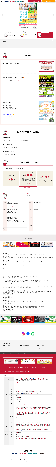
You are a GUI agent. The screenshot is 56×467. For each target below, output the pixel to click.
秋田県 (11, 387)
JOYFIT (10, 365)
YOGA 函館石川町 (18, 379)
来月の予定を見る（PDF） (25, 140)
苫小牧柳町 (28, 379)
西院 (35, 422)
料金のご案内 (11, 367)
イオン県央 (36, 393)
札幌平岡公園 (36, 378)
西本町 (20, 426)
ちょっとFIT (5, 370)
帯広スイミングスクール (30, 380)
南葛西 (16, 409)
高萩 (20, 397)
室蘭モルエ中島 (24, 379)
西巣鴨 (20, 408)
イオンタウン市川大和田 (19, 405)
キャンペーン (5, 367)
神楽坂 (24, 412)
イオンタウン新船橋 (26, 405)
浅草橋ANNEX (49, 407)
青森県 (11, 382)
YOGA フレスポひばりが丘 (45, 413)
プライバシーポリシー (17, 459)
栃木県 (11, 399)
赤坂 (33, 407)
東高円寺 (30, 412)
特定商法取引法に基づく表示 (28, 459)
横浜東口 (40, 416)
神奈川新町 (47, 416)
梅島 (38, 408)
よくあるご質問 (14, 45)
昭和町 (49, 425)
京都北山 (21, 422)
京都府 (11, 422)
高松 (26, 436)
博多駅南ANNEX (35, 438)
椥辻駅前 (30, 422)
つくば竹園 (17, 397)
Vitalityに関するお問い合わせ (33, 365)
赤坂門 (24, 438)
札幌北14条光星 (43, 379)
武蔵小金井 (36, 413)
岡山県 (11, 432)
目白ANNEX (17, 412)
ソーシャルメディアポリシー (41, 459)
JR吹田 (45, 426)
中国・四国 (6, 434)
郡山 (19, 391)
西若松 (27, 391)
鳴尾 (20, 430)
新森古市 (20, 425)
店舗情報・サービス (6, 45)
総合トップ (5, 365)
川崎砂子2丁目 (18, 416)
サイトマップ (35, 459)
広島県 (11, 434)
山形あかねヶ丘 (18, 389)
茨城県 (11, 397)
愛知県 (11, 418)
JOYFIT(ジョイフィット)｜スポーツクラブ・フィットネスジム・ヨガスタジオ (29, 460)
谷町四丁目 (36, 425)
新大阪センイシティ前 (28, 424)
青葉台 (16, 417)
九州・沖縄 (6, 441)
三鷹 (26, 413)
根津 (39, 407)
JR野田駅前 (30, 426)
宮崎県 (11, 440)
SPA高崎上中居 (18, 401)
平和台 (23, 413)
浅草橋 (45, 407)
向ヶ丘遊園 (31, 416)
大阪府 (11, 426)
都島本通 (17, 425)
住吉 (39, 438)
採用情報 (5, 371)
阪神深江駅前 (38, 429)
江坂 (47, 426)
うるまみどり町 (20, 443)
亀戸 (23, 409)
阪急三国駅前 (34, 424)
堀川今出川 (17, 422)
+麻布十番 (26, 407)
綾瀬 (35, 408)
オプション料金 (37, 43)
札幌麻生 (28, 378)
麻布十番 (17, 407)
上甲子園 (17, 430)
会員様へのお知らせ (6, 43)
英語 (26, 461)
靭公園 (16, 426)
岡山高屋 (19, 432)
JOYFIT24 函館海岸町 (43, 347)
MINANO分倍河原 (30, 413)
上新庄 (46, 424)
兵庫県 (11, 430)
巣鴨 (39, 412)
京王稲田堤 (26, 416)
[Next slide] (54, 319)
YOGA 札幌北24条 (18, 378)
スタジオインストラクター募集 (20, 371)
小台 (26, 408)
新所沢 (20, 404)
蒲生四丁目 (24, 425)
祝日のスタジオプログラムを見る (9, 154)
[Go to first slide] (54, 15)
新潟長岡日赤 (17, 393)
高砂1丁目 (17, 438)
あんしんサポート (27, 371)
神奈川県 (11, 416)
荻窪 (33, 412)
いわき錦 (39, 391)
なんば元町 (40, 426)
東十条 (16, 408)
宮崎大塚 (17, 440)
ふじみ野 (17, 404)
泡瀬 (16, 443)
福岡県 (11, 438)
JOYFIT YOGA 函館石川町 (24, 346)
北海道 (9, 379)
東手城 (16, 434)
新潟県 (11, 393)
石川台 (41, 409)
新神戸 (19, 429)
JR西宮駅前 (47, 429)
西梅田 (27, 426)
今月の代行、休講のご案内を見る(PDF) (10, 147)
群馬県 (11, 401)
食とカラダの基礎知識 (17, 370)
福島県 (11, 391)
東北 (6, 386)
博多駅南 (30, 438)
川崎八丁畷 (22, 416)
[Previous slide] (2, 15)
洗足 (48, 409)
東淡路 (49, 424)
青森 (18, 382)
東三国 (22, 424)
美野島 (42, 438)
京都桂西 (39, 422)
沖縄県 (11, 443)
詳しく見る (10, 66)
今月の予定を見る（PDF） (8, 140)
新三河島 (23, 408)
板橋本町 (45, 412)
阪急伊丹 (23, 430)
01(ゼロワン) (24, 380)
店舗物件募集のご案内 (11, 371)
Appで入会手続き (49, 1)
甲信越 (6, 394)
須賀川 (16, 391)
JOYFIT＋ (19, 365)
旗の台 (38, 409)
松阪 (22, 420)
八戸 (16, 382)
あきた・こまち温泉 (18, 387)
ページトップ (27, 356)
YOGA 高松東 (22, 436)
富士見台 (17, 413)
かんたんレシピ (11, 370)
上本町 (40, 425)
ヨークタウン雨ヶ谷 (18, 399)
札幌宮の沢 (37, 379)
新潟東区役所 (25, 393)
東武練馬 (49, 412)
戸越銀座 (34, 409)
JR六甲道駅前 (23, 429)
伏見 (33, 422)
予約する (24, 43)
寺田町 (46, 425)
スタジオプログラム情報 (16, 43)
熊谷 (23, 404)
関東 (6, 407)
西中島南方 (41, 424)
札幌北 (32, 378)
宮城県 (11, 385)
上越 (21, 393)
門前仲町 (20, 409)
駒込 (42, 412)
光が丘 (20, 413)
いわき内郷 (35, 391)
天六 (16, 424)
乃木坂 (30, 407)
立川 (16, 414)
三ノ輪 (32, 408)
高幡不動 (19, 414)
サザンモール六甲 (32, 429)
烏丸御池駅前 (25, 422)
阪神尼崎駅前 (43, 429)
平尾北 (21, 438)
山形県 (11, 389)
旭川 (47, 379)
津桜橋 (19, 420)
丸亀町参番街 (17, 436)
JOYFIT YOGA (14, 365)
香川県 (11, 436)
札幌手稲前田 (41, 378)
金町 (40, 408)
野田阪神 (23, 426)
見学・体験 (26, 367)
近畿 (6, 426)
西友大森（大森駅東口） (28, 409)
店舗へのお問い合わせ (23, 45)
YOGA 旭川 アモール (18, 380)
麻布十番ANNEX (21, 407)
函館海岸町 (45, 378)
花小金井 (23, 414)
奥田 (16, 432)
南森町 (19, 424)
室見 (45, 438)
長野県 (11, 395)
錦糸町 (48, 408)
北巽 (43, 425)
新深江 (32, 425)
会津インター (23, 391)
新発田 (33, 393)
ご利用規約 (22, 459)
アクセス (44, 43)
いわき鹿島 (31, 391)
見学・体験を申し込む (35, 1)
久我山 (36, 412)
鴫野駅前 (29, 425)
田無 (39, 413)
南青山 (36, 407)
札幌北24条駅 (24, 378)
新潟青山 (29, 393)
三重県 (11, 420)
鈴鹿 (16, 420)
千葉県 (11, 405)
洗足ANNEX (45, 409)
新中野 (27, 412)
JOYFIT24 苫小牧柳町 (8, 346)
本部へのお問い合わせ (25, 365)
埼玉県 (11, 403)
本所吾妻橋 (44, 408)
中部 (6, 419)
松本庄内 (17, 395)
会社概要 (12, 459)
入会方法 (39, 367)
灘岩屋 (27, 429)
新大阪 (38, 424)
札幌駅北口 (33, 379)
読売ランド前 (36, 416)
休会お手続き (30, 43)
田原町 (42, 407)
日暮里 (29, 408)
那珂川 (27, 438)
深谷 (25, 404)
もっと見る (27, 183)
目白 (20, 412)
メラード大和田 (36, 426)
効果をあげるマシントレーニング (26, 370)
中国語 (29, 461)
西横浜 (44, 416)
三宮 (16, 429)
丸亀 (28, 436)
